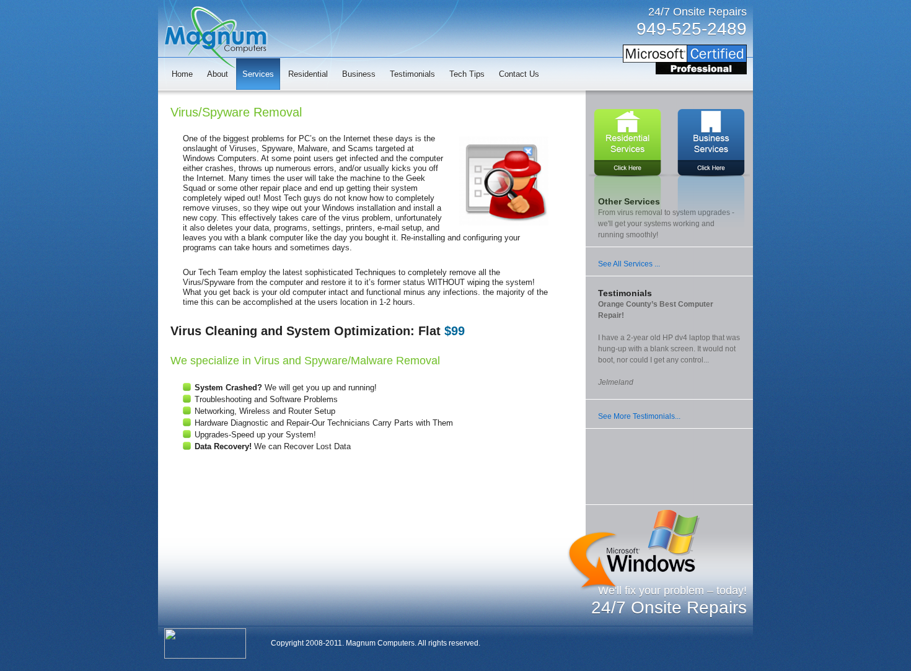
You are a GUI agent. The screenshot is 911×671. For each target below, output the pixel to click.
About (217, 74)
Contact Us (519, 74)
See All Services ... (629, 264)
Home (182, 74)
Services (258, 74)
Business (359, 74)
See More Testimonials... (639, 416)
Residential (308, 74)
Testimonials (412, 74)
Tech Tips (467, 74)
